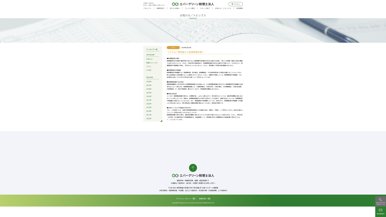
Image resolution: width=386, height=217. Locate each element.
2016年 (148, 118)
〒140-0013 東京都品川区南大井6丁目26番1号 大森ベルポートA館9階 (193, 187)
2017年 (148, 115)
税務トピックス (152, 62)
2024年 (148, 89)
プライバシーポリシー (184, 198)
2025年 (148, 85)
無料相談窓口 (381, 214)
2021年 (148, 100)
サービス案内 (190, 8)
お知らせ (149, 59)
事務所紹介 (161, 8)
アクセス (236, 4)
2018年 (148, 111)
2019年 (148, 107)
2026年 (148, 81)
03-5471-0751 (380, 203)
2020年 (148, 103)
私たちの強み (175, 8)
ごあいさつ (147, 8)
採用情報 (239, 8)
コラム (148, 66)
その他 (148, 70)
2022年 (148, 96)
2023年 (148, 92)
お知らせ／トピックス (223, 8)
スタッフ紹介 (205, 8)
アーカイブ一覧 (151, 49)
